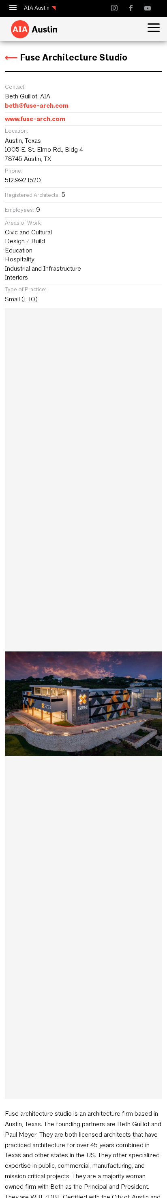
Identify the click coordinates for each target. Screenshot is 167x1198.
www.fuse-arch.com (35, 119)
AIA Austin (36, 7)
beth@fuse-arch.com (37, 105)
